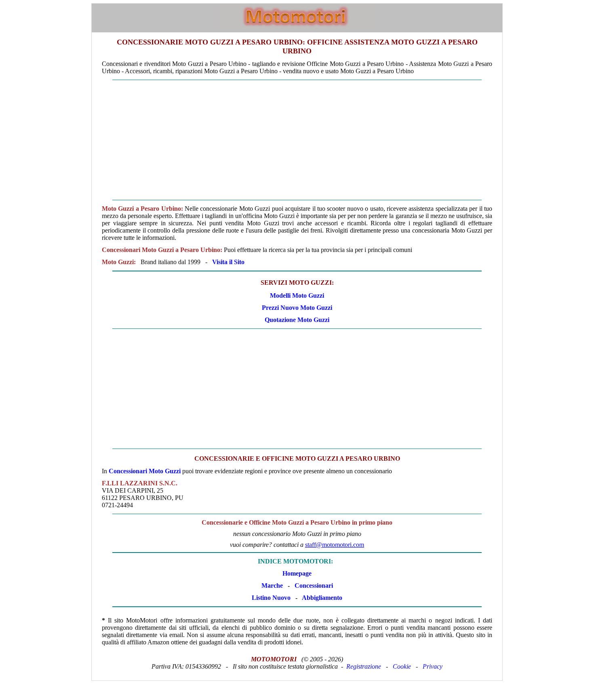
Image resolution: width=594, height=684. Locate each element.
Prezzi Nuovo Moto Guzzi (297, 307)
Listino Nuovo (271, 597)
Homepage (297, 573)
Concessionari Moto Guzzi (145, 471)
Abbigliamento (322, 597)
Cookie (402, 666)
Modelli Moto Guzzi (297, 295)
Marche (272, 585)
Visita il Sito (228, 261)
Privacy (432, 666)
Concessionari (314, 585)
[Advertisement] (297, 140)
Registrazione (363, 666)
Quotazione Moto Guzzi (297, 319)
